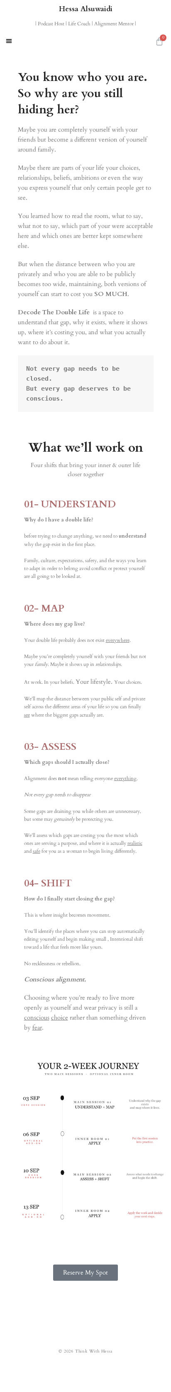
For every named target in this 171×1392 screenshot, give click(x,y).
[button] (9, 41)
